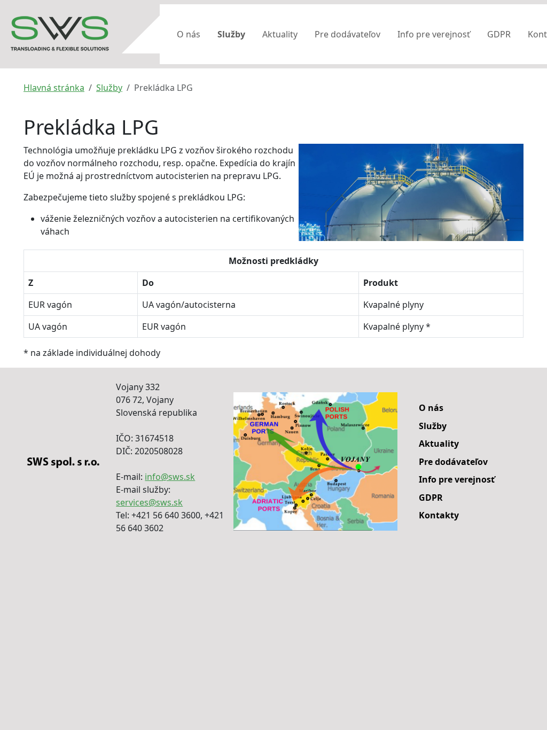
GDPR (499, 34)
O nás (188, 34)
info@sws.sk (170, 477)
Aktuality (280, 34)
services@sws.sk (149, 502)
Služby (231, 34)
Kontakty (439, 515)
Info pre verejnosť (433, 34)
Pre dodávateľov (347, 34)
